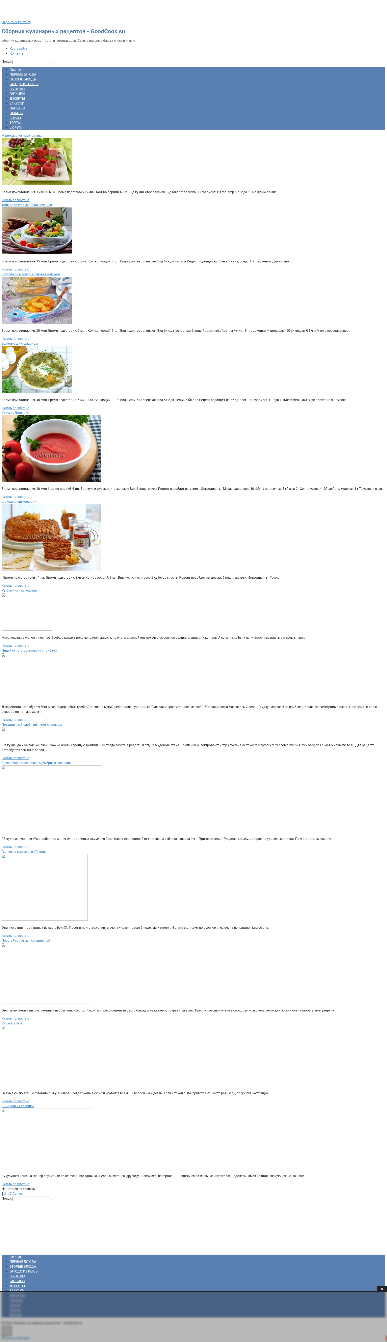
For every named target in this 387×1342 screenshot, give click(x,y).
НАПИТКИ (17, 108)
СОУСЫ (15, 118)
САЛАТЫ (16, 113)
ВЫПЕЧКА (17, 89)
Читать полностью (15, 200)
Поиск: (7, 61)
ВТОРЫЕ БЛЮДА (23, 79)
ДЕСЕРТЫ (17, 99)
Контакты (17, 53)
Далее (17, 1194)
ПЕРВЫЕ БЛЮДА (23, 74)
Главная (16, 70)
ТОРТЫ (15, 123)
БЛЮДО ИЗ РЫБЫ (24, 84)
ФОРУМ (16, 128)
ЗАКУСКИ (17, 103)
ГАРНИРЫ (17, 94)
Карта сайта (18, 49)
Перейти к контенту (16, 22)
